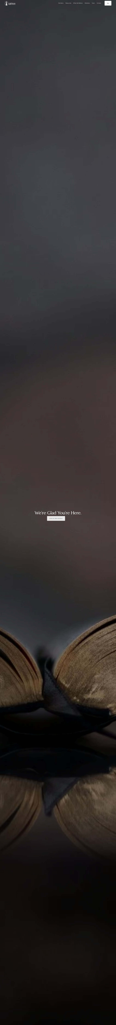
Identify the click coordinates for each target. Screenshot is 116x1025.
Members (60, 3)
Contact (99, 3)
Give (108, 3)
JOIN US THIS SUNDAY (56, 518)
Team (93, 3)
